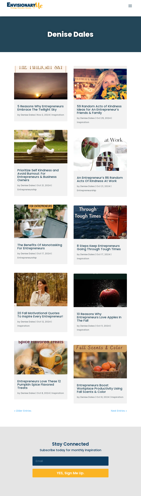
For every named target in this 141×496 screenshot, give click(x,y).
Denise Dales (28, 114)
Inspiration (58, 114)
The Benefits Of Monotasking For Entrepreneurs (39, 246)
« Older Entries (22, 410)
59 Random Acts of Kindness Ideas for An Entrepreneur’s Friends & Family (99, 109)
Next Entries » (119, 410)
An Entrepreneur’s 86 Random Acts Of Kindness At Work (100, 179)
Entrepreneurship (27, 189)
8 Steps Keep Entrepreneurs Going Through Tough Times (99, 247)
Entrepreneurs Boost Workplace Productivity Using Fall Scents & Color (99, 388)
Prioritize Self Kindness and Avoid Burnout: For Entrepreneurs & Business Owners (38, 175)
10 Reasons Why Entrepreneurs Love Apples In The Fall (99, 317)
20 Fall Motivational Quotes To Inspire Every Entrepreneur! (40, 314)
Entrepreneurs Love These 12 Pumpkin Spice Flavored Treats (39, 384)
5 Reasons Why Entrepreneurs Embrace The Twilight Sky (40, 108)
